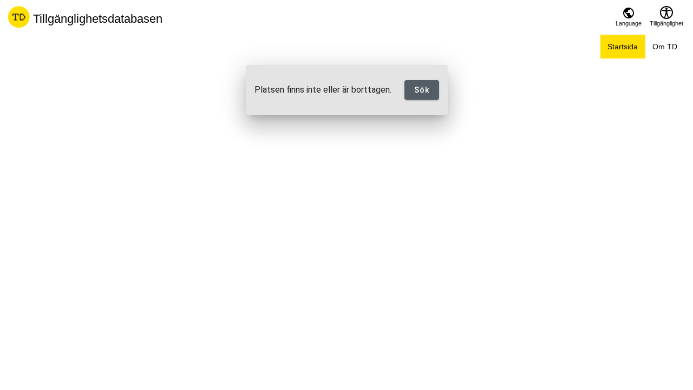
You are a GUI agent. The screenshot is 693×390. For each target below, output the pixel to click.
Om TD (664, 46)
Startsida (622, 46)
